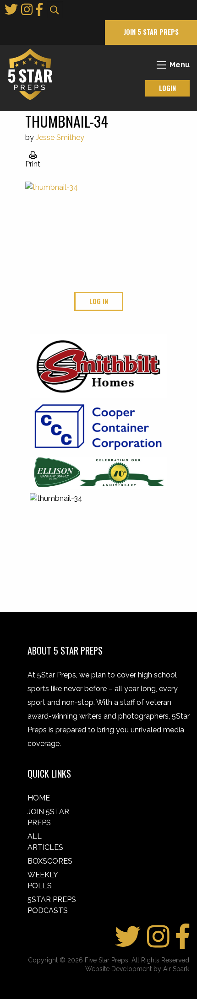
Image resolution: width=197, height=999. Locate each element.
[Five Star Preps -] (28, 74)
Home (38, 798)
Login (167, 88)
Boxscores (49, 861)
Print (32, 164)
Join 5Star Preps (48, 817)
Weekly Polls (42, 880)
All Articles (45, 842)
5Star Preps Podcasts (51, 905)
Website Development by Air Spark (137, 968)
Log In (98, 301)
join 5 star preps (151, 32)
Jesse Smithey (60, 137)
